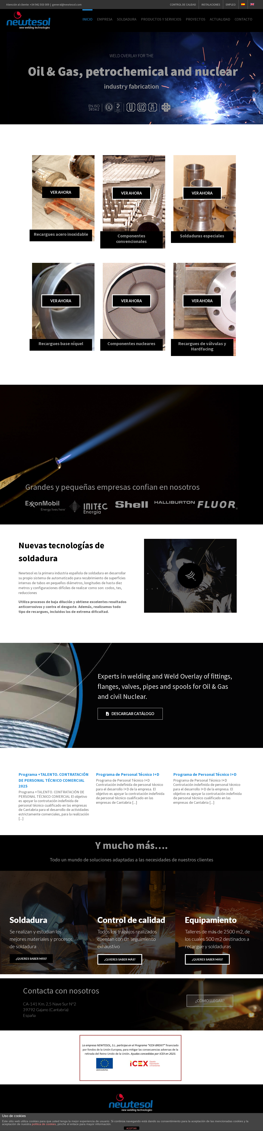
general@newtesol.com (67, 4)
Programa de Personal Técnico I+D (127, 774)
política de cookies (44, 1124)
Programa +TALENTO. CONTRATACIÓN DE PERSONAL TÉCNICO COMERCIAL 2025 (53, 780)
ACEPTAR (131, 1128)
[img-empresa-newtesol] (190, 540)
